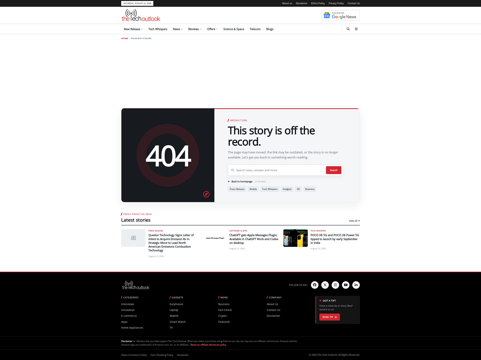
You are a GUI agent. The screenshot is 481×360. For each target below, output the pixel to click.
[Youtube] (345, 285)
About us (287, 3)
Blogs (269, 29)
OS (298, 189)
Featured (224, 322)
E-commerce (129, 316)
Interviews (127, 304)
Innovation (128, 310)
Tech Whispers (157, 29)
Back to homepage (241, 181)
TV (171, 327)
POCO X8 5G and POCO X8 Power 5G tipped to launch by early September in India (335, 239)
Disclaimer (301, 3)
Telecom (255, 29)
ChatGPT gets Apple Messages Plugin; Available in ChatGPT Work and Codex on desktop (253, 239)
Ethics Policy (318, 3)
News (176, 29)
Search (333, 170)
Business (310, 189)
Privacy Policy (336, 3)
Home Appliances (132, 327)
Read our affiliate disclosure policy (208, 344)
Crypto (222, 316)
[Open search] (348, 29)
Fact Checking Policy (162, 355)
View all (353, 220)
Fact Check (225, 310)
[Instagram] (335, 285)
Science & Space (233, 29)
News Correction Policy (134, 355)
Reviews (193, 29)
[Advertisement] (240, 70)
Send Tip (327, 317)
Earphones (176, 304)
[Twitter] (325, 285)
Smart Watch (178, 322)
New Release (132, 29)
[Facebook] (314, 285)
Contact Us (354, 3)
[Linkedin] (356, 285)
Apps (124, 322)
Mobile (253, 189)
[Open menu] (356, 29)
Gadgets (287, 189)
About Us (272, 304)
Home (124, 38)
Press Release (237, 189)
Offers (211, 29)
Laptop (174, 310)
